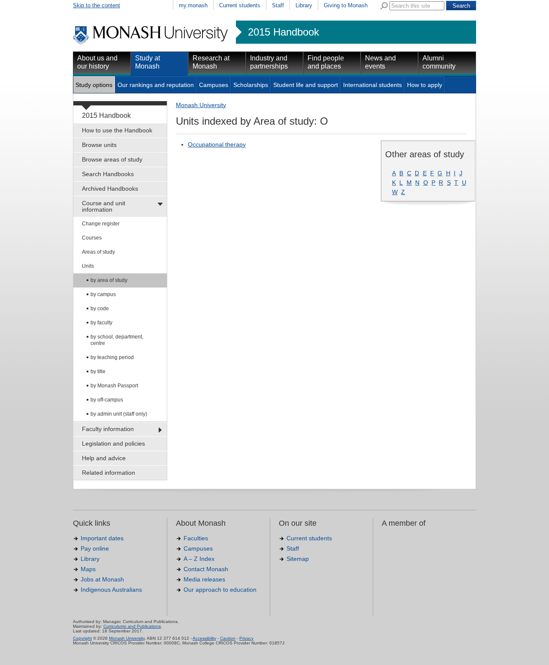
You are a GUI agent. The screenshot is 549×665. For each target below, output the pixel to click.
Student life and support (305, 84)
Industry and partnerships (269, 62)
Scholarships (250, 84)
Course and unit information (103, 206)
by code (99, 309)
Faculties (196, 538)
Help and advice (104, 458)
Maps (88, 569)
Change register (101, 224)
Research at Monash (211, 62)
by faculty (101, 323)
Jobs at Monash (102, 579)
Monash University (201, 105)
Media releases (204, 579)
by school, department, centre (116, 340)
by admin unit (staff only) (118, 414)
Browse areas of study (112, 159)
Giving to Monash (346, 5)
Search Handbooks (108, 174)
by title (98, 371)
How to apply (424, 84)
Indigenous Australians (111, 589)
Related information (108, 472)
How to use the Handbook (117, 130)
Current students (239, 5)
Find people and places (326, 62)
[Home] (151, 42)
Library (304, 5)
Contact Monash (206, 569)
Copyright (82, 638)
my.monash (193, 5)
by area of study (108, 280)
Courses (92, 238)
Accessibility (204, 638)
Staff (278, 5)
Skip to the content (96, 5)
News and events (380, 62)
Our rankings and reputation (156, 84)
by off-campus (106, 400)
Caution (227, 638)
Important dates (102, 538)
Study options (93, 84)
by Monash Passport (114, 386)
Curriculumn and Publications (132, 626)
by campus (103, 294)
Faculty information (108, 428)
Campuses (213, 84)
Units (88, 266)
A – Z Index (199, 558)
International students (372, 84)
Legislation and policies (113, 443)
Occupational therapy (217, 144)
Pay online (95, 548)
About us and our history (97, 62)
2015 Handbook (283, 32)
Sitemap (298, 558)
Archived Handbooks (110, 188)
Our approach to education (220, 589)
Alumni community (438, 62)
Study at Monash (147, 62)
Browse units (99, 144)
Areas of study (98, 252)
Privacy (246, 638)
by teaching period (112, 357)
